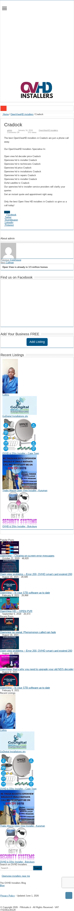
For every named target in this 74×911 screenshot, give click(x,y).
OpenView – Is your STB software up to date (25, 592)
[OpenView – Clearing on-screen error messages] (9, 547)
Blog (2, 885)
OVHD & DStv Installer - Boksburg (19, 526)
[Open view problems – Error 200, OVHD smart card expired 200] (9, 566)
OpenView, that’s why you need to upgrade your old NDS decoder (36, 669)
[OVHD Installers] (37, 89)
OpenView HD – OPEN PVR (16, 611)
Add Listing (37, 342)
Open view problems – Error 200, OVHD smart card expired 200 (36, 574)
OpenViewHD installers (21, 114)
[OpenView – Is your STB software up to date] (9, 584)
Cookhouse (11, 260)
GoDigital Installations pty (15, 416)
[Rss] (1, 888)
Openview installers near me (16, 876)
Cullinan (7, 262)
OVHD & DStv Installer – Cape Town (20, 453)
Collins (5, 394)
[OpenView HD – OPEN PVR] (9, 603)
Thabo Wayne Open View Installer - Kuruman (24, 490)
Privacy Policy (7, 895)
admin (9, 130)
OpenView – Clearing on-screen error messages (27, 555)
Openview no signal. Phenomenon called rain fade (28, 632)
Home (5, 114)
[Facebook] (3, 888)
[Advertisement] (37, 42)
